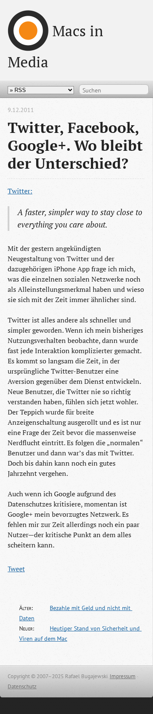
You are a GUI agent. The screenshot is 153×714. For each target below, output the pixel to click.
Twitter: (20, 191)
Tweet (16, 568)
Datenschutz (22, 686)
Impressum (123, 676)
